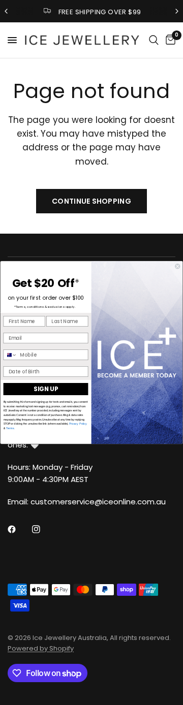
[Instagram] (43, 529)
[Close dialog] (177, 266)
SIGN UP (46, 389)
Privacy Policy (78, 424)
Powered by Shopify (41, 648)
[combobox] (10, 355)
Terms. (10, 428)
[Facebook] (19, 529)
